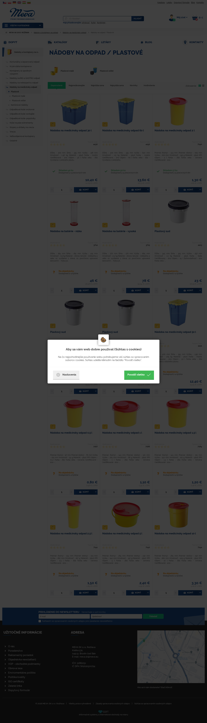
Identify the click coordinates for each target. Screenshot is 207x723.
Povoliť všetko (136, 374)
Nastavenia (69, 374)
